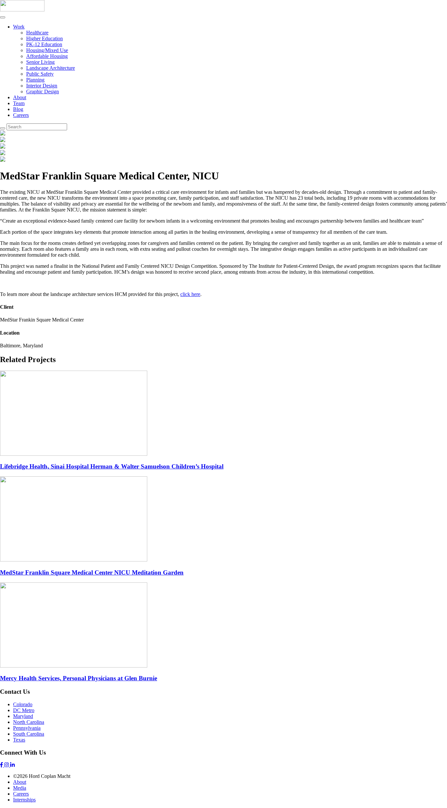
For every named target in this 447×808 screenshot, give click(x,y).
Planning (35, 80)
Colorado (22, 704)
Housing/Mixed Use (47, 50)
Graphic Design (42, 91)
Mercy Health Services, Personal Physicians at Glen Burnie (78, 678)
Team (19, 103)
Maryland (23, 716)
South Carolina (28, 734)
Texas (19, 740)
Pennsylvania (27, 728)
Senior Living (40, 62)
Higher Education (44, 38)
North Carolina (28, 722)
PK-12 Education (44, 44)
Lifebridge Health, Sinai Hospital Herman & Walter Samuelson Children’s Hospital (112, 466)
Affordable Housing (47, 56)
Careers (21, 115)
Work (19, 26)
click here (190, 294)
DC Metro (23, 710)
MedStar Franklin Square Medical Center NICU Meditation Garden (92, 572)
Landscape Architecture (50, 68)
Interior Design (41, 85)
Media (19, 788)
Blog (18, 109)
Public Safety (40, 74)
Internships (24, 799)
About (19, 97)
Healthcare (37, 32)
